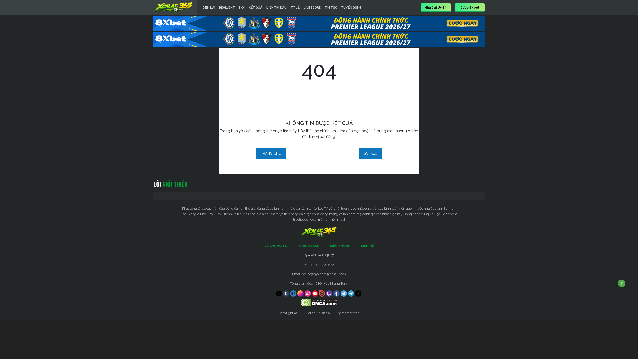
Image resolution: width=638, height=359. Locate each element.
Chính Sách (309, 246)
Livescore (312, 7)
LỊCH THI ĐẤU (276, 7)
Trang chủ (271, 153)
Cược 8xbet (469, 7)
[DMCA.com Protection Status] (319, 302)
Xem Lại (209, 7)
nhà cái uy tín (436, 7)
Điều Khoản (340, 246)
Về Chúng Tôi (276, 246)
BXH (242, 7)
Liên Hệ (367, 246)
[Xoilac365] (173, 7)
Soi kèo (370, 153)
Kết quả (255, 7)
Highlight (227, 7)
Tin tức (331, 7)
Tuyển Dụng (351, 7)
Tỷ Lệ (295, 7)
